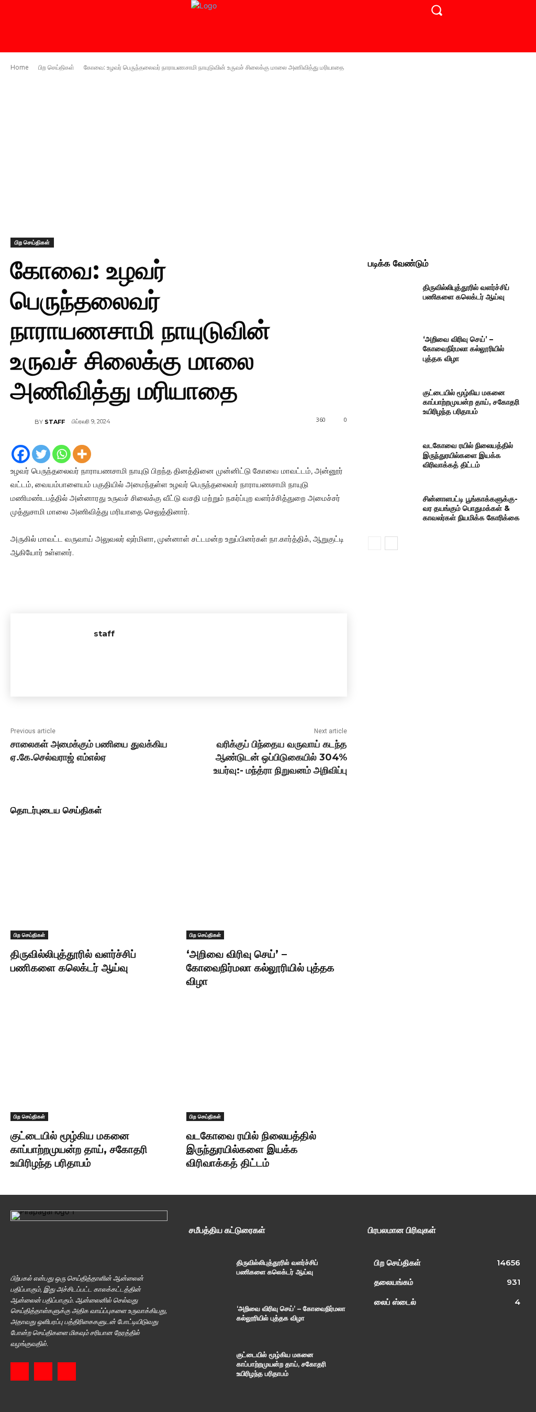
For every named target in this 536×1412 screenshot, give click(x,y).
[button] (436, 10)
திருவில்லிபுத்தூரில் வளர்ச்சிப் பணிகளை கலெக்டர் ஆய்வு (73, 961)
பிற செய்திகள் (56, 67)
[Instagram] (43, 1371)
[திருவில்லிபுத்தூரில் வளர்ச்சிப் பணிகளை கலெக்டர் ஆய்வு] (90, 883)
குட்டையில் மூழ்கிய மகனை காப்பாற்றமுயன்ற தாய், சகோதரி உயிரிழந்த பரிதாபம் (79, 1149)
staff (54, 421)
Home (19, 67)
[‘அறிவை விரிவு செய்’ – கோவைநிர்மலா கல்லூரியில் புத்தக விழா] (266, 883)
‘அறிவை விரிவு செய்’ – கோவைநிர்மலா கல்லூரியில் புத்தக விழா (260, 968)
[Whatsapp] (61, 454)
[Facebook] (21, 454)
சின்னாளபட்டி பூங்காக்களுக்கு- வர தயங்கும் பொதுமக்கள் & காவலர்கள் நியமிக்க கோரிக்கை (471, 508)
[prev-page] (374, 543)
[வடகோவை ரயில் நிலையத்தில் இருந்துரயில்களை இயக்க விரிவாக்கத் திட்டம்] (266, 1065)
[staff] (22, 421)
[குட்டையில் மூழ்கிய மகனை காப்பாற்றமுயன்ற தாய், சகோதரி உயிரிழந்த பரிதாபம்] (90, 1065)
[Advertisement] (268, 155)
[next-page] (391, 543)
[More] (82, 454)
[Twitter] (41, 454)
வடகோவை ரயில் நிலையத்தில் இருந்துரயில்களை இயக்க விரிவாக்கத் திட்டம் (251, 1149)
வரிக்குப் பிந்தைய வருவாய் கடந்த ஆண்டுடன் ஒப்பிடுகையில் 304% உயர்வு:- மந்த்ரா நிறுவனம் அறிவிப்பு (280, 757)
